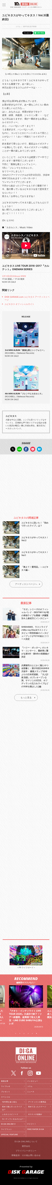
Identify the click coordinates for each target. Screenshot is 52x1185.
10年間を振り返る (9, 1102)
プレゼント (5, 1092)
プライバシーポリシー (26, 1150)
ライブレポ (5, 1086)
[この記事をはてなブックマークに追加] (39, 450)
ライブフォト (6, 1129)
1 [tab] (15, 1033)
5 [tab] (32, 1033)
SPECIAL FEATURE (9, 1134)
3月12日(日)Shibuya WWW (14, 276)
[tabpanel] (26, 1003)
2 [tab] (19, 1033)
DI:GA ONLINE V (8, 1124)
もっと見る (26, 697)
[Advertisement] (26, 484)
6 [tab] (36, 1033)
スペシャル (5, 1097)
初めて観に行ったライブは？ (12, 1108)
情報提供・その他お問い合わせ (26, 1155)
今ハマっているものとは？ (13, 1119)
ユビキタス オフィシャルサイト (19, 304)
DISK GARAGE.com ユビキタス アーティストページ (27, 298)
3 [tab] (24, 1033)
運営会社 (26, 1146)
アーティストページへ (26, 584)
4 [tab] (28, 1033)
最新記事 (4, 1081)
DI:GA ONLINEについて (26, 1141)
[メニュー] (4, 5)
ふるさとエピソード (10, 1114)
